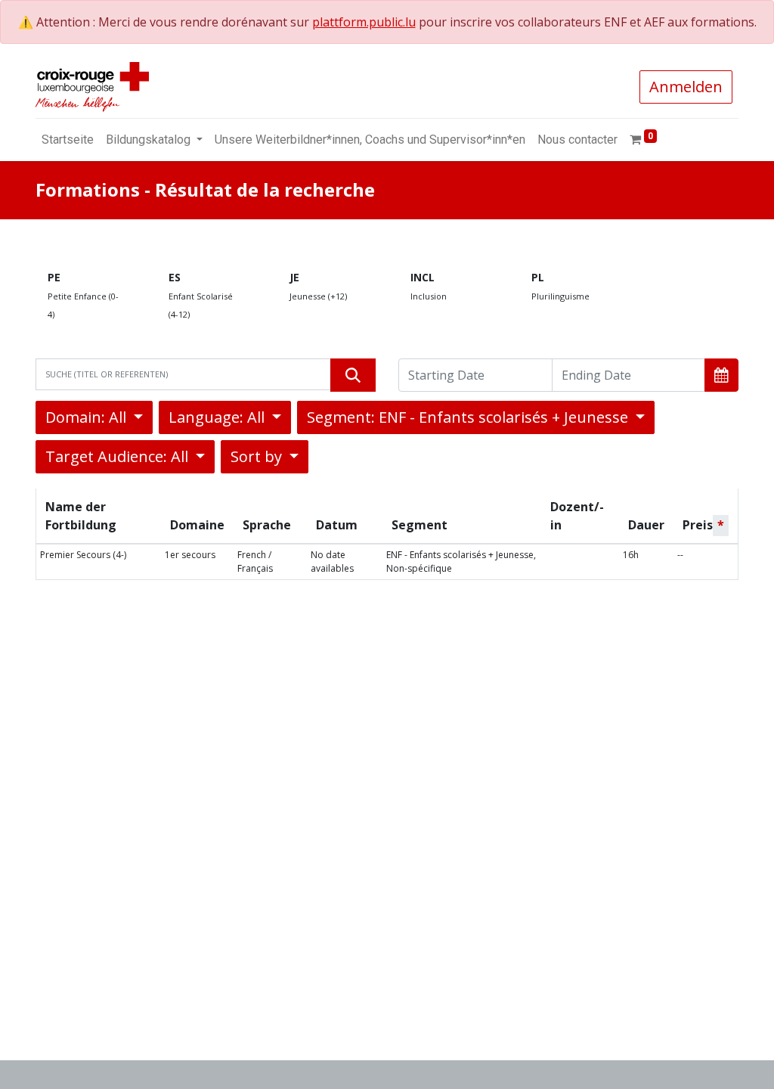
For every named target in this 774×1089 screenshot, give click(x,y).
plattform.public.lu (364, 22)
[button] (721, 375)
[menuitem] (68, 140)
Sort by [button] (258, 456)
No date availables (332, 561)
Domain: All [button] (87, 417)
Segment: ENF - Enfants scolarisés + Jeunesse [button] (469, 417)
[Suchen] (353, 375)
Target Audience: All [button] (118, 456)
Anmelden (686, 86)
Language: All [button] (218, 417)
